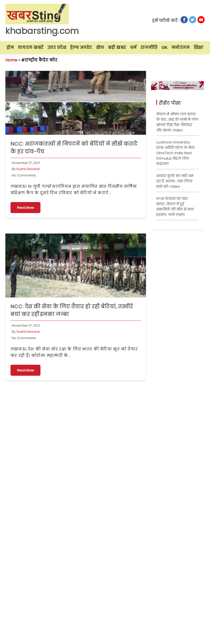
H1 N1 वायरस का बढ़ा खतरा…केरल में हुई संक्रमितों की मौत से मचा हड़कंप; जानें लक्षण (175, 206)
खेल (100, 47)
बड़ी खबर (117, 47)
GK (165, 47)
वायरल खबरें (31, 47)
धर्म (133, 47)
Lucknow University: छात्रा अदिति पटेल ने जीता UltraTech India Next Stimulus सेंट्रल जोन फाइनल (175, 153)
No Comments (24, 175)
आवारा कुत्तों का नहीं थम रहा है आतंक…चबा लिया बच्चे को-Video (174, 181)
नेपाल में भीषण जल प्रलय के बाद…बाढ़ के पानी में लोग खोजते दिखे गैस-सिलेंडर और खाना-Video (177, 122)
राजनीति (149, 47)
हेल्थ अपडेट (81, 47)
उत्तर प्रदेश (57, 47)
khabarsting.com (42, 31)
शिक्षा (199, 47)
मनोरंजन (181, 47)
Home (11, 60)
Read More (25, 207)
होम (10, 47)
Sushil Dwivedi (28, 169)
